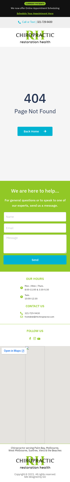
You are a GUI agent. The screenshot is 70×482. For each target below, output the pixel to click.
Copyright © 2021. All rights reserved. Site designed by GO (35, 475)
